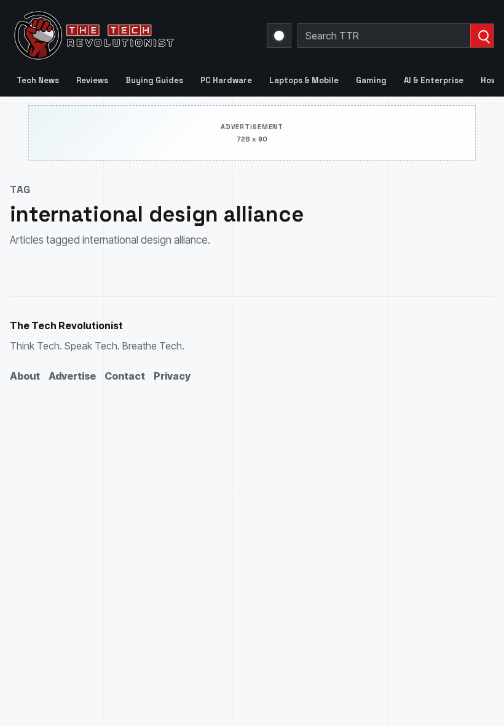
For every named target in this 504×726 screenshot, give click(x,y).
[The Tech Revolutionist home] (131, 35)
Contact (124, 376)
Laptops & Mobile (304, 80)
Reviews (92, 80)
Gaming (371, 80)
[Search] (482, 35)
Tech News (38, 80)
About (25, 376)
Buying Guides (154, 80)
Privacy (172, 376)
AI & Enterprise (433, 80)
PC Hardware (226, 80)
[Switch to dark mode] (279, 35)
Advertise (72, 376)
